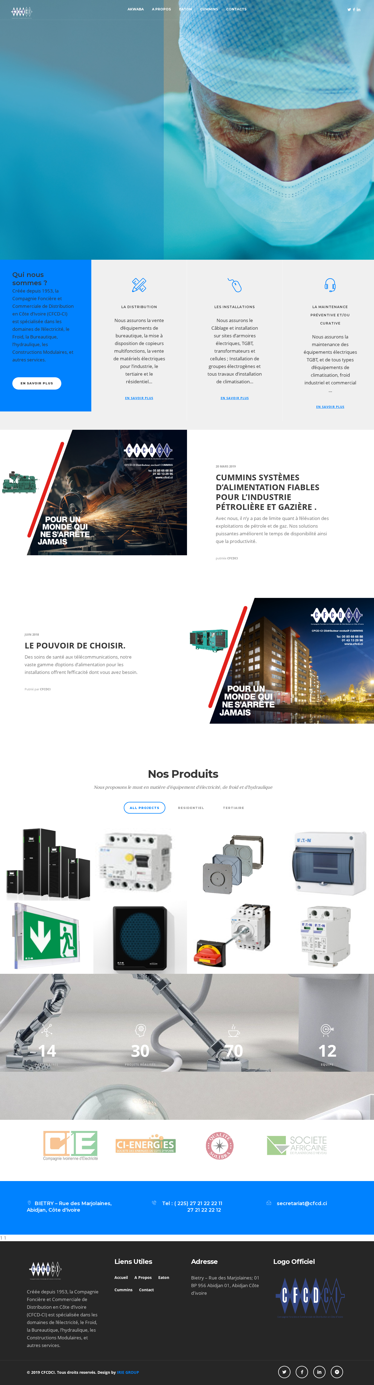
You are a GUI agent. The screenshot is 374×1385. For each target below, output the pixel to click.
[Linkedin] (358, 9)
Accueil (121, 1277)
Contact (146, 1289)
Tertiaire (233, 808)
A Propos (161, 9)
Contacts (236, 9)
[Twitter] (349, 9)
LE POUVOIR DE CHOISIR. (75, 645)
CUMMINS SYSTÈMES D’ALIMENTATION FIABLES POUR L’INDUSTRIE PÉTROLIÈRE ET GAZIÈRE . (268, 492)
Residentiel (191, 808)
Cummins (209, 9)
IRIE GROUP (128, 1372)
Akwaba (136, 9)
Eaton (185, 9)
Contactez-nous (122, 181)
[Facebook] (354, 9)
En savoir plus (66, 181)
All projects (144, 808)
